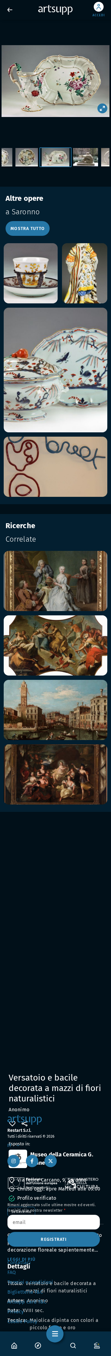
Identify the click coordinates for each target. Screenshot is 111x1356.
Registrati (54, 1239)
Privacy (15, 1312)
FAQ (11, 1272)
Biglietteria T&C (25, 1292)
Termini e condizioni (30, 1282)
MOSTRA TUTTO (27, 228)
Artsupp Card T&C (27, 1302)
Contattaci (19, 1262)
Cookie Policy (22, 1321)
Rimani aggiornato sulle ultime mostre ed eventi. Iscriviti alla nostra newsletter (51, 1208)
